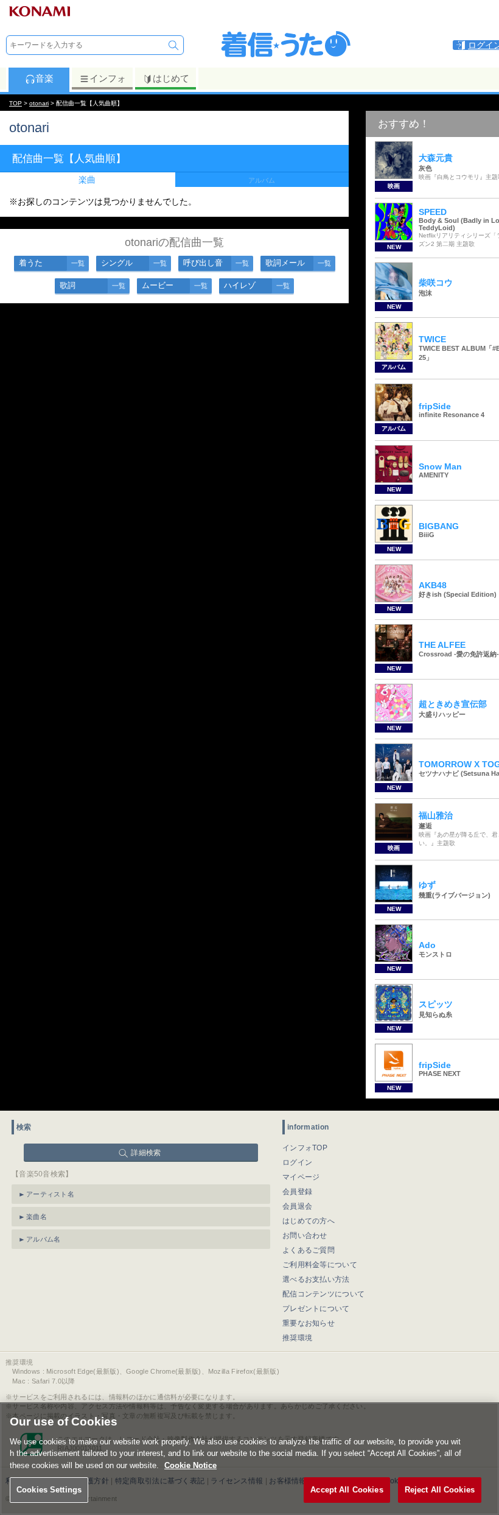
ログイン (297, 1162)
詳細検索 (146, 1152)
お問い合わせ (304, 1235)
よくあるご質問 (308, 1250)
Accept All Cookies (346, 1489)
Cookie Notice (190, 1465)
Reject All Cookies (440, 1489)
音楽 (44, 78)
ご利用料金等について (319, 1264)
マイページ (301, 1177)
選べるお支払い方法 (316, 1279)
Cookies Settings (49, 1489)
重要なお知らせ (308, 1323)
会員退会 (297, 1206)
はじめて (171, 78)
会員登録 (297, 1191)
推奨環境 (297, 1338)
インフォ (107, 78)
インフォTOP (304, 1148)
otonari (39, 103)
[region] (249, 1458)
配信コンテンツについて (323, 1294)
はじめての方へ (308, 1221)
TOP (15, 103)
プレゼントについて (316, 1308)
